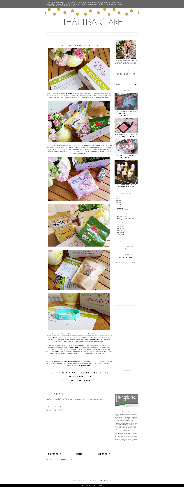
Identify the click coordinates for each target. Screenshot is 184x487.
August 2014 (120, 208)
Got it (137, 4)
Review (67, 399)
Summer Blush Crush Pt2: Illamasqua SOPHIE (126, 135)
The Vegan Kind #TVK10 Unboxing (125, 209)
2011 (117, 241)
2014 (117, 204)
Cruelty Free (60, 399)
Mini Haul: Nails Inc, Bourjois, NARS (126, 157)
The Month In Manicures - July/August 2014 (127, 212)
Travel (122, 34)
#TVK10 (53, 399)
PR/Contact (84, 34)
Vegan (101, 399)
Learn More (130, 4)
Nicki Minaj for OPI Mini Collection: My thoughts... (126, 113)
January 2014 (120, 234)
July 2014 (119, 222)
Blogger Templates (89, 485)
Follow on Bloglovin (126, 79)
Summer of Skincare (122, 216)
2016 (117, 200)
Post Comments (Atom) (65, 459)
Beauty (111, 34)
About (71, 34)
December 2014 (121, 206)
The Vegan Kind (87, 399)
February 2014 (120, 232)
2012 (117, 239)
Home (60, 34)
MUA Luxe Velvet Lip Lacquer (124, 214)
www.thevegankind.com (79, 380)
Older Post (104, 454)
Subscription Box (76, 399)
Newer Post (54, 454)
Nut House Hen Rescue (71, 361)
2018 (117, 198)
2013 (117, 237)
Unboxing (96, 399)
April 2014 (119, 228)
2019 (117, 196)
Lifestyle (98, 34)
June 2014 (119, 224)
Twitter (88, 365)
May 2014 (119, 226)
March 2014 (120, 230)
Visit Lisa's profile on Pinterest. (126, 257)
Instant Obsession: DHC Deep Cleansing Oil (126, 186)
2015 (117, 202)
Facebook (81, 365)
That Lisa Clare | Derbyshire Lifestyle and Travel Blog (89, 480)
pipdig (100, 485)
